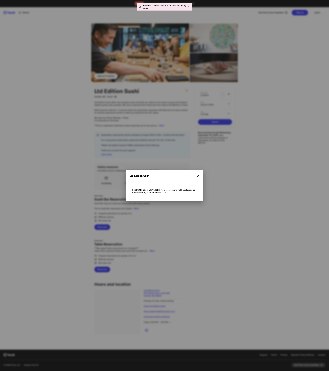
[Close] (198, 176)
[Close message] (188, 7)
